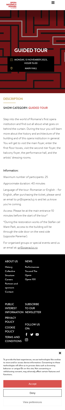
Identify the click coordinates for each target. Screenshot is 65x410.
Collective (10, 271)
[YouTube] (37, 334)
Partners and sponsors (11, 285)
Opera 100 (30, 279)
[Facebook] (26, 334)
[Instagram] (26, 339)
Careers (9, 279)
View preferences (32, 402)
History (8, 267)
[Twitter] (31, 334)
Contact (9, 291)
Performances (32, 267)
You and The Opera (31, 273)
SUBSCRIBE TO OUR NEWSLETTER (33, 308)
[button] (60, 353)
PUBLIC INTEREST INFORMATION (14, 308)
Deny (33, 393)
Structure (9, 275)
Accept (32, 383)
